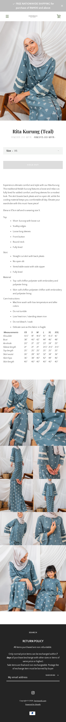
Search (33, 632)
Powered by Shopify (33, 704)
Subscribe (50, 675)
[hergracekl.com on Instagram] (33, 692)
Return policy (33, 641)
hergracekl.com (40, 701)
